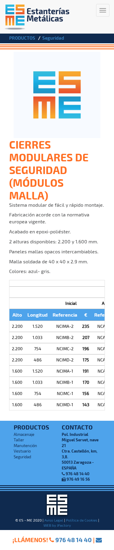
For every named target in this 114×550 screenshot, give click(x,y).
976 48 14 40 (73, 539)
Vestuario (22, 451)
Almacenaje (24, 434)
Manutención (25, 445)
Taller (19, 439)
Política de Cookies (81, 520)
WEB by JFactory (57, 525)
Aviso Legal (53, 520)
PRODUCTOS (22, 38)
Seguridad (53, 38)
